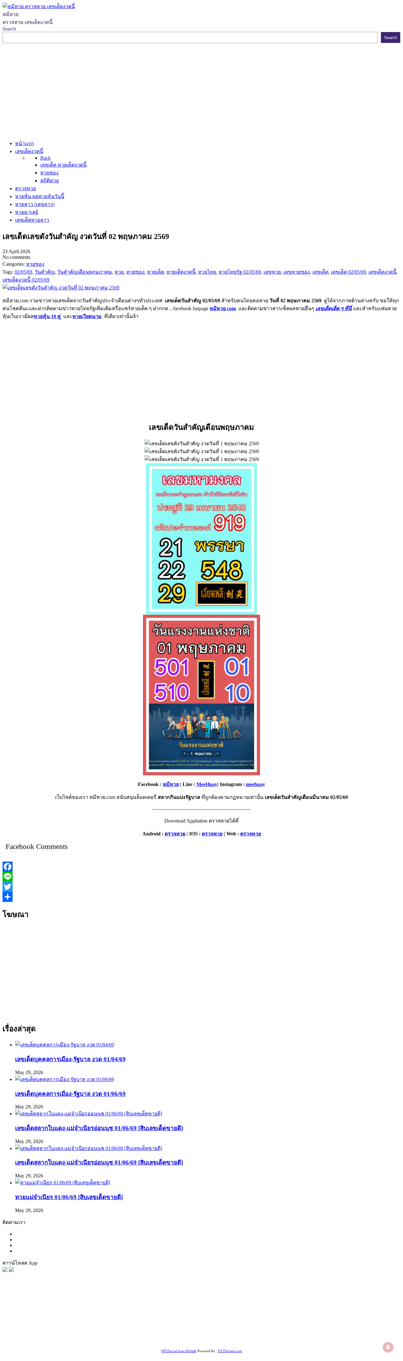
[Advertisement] (201, 90)
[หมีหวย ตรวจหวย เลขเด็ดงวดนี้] (39, 6)
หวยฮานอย (121, 1332)
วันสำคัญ (97, 1332)
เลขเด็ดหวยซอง (235, 1316)
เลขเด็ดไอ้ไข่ (291, 1324)
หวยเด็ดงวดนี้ (138, 1316)
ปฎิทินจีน (23, 1340)
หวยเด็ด (103, 1316)
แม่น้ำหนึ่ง (75, 1332)
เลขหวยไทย (266, 1316)
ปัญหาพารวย (329, 1316)
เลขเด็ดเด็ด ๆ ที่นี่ (333, 308)
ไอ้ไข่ (352, 1332)
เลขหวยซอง (186, 1316)
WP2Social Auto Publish (178, 1351)
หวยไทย (85, 1316)
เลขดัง (288, 1316)
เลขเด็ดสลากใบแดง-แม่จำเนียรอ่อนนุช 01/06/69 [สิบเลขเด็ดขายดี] (99, 1128)
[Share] (201, 897)
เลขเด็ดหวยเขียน (227, 1332)
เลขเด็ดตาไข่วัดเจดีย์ (156, 1332)
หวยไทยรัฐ (63, 1316)
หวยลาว (305, 1316)
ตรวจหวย (175, 833)
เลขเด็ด (209, 1316)
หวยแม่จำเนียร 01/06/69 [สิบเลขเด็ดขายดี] (69, 1197)
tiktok (339, 1332)
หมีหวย (171, 784)
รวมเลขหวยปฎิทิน (195, 1324)
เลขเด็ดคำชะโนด (257, 1324)
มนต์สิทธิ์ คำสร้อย (122, 1324)
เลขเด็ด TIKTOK (53, 1340)
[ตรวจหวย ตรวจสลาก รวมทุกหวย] (11, 1270)
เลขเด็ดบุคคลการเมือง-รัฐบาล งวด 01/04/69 (70, 1059)
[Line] (201, 877)
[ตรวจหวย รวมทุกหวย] (5, 1270)
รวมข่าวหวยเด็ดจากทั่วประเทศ (339, 1324)
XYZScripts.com (230, 1351)
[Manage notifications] (388, 1347)
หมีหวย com (223, 308)
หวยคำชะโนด (85, 1324)
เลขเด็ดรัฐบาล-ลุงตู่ (267, 1332)
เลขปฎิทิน (20, 1332)
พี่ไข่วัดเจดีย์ (56, 1324)
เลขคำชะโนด (158, 1324)
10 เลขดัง (370, 1332)
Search (9, 28)
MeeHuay (206, 784)
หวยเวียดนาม (87, 316)
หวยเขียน (226, 1324)
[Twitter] (201, 887)
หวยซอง (12, 1316)
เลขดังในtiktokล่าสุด (311, 1332)
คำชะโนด (31, 1324)
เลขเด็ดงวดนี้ (36, 1316)
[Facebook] (201, 867)
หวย (118, 1316)
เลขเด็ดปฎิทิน (47, 1332)
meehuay (255, 784)
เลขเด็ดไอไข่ (194, 1332)
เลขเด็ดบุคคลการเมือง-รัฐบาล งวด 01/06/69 (70, 1094)
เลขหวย (163, 1316)
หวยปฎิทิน (83, 1340)
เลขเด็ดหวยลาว (362, 1316)
